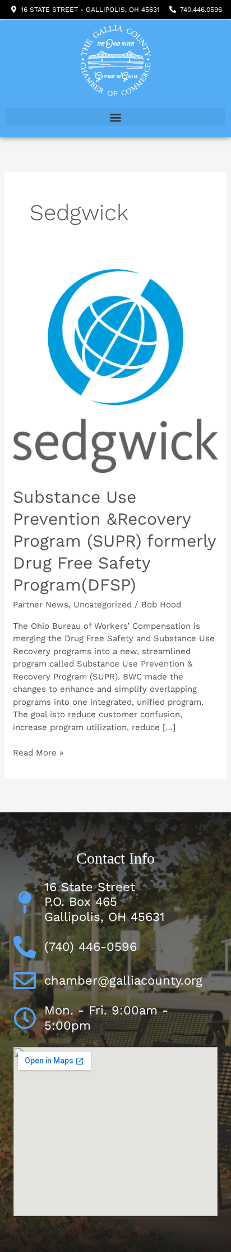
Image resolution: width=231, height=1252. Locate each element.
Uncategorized (102, 605)
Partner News (40, 605)
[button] (115, 117)
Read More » (38, 752)
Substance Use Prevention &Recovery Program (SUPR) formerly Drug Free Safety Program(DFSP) (114, 540)
